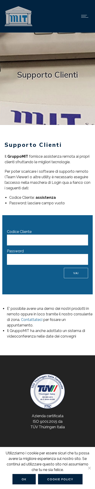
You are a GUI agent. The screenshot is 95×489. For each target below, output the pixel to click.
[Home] (18, 26)
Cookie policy (60, 479)
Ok (24, 479)
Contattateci (31, 319)
